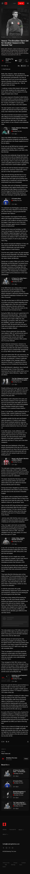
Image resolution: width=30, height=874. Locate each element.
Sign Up (21, 3)
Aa (19, 66)
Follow (26, 751)
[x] (3, 848)
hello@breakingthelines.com (11, 844)
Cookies (24, 862)
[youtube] (9, 848)
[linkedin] (6, 848)
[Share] (28, 65)
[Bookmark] (7, 65)
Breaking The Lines (9, 59)
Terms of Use (6, 862)
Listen (24, 65)
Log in (14, 3)
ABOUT (5, 834)
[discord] (12, 848)
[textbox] (15, 401)
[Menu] (28, 3)
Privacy (15, 862)
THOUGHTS (12, 829)
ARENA (4, 829)
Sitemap (13, 864)
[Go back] (2, 3)
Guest (4, 866)
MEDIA (20, 829)
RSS (6, 864)
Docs (21, 864)
